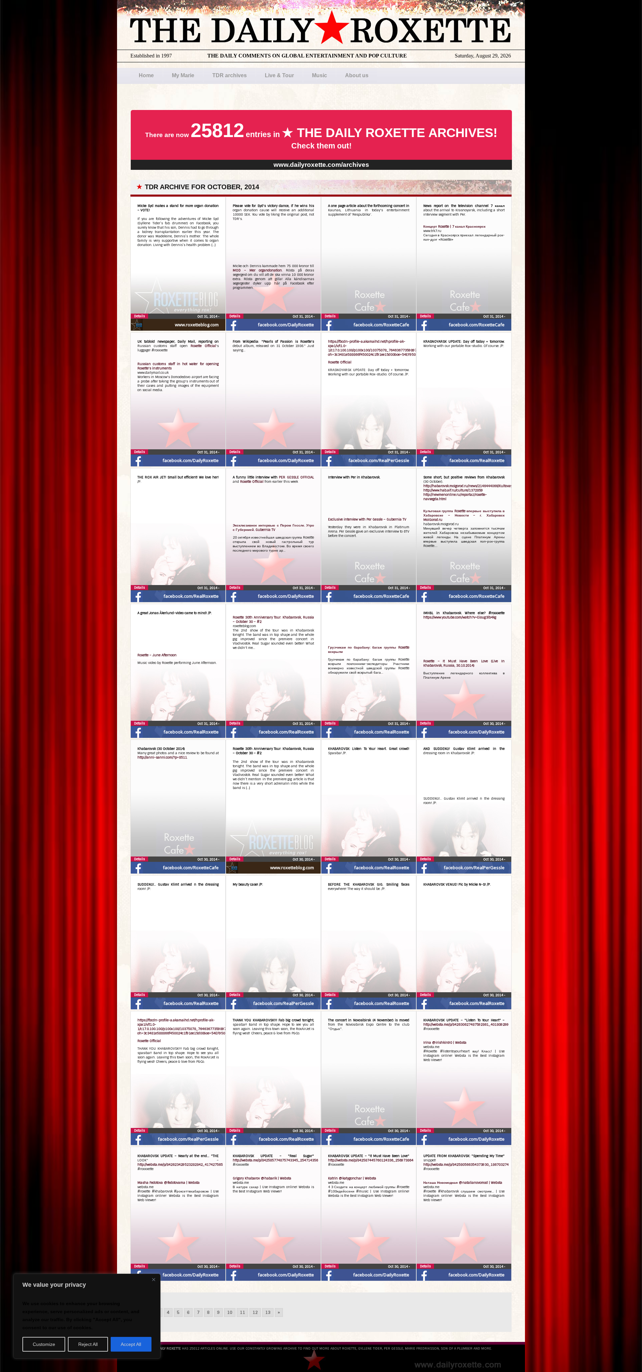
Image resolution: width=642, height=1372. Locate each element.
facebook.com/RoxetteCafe (381, 325)
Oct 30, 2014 (493, 723)
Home (146, 75)
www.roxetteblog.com (197, 325)
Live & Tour (279, 75)
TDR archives (229, 75)
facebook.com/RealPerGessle (378, 460)
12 (255, 1312)
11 (242, 1312)
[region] (86, 1316)
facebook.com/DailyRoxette (286, 325)
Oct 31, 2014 (207, 316)
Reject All (88, 1344)
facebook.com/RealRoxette (477, 460)
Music (319, 75)
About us (356, 75)
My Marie (183, 75)
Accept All (131, 1344)
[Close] (153, 1279)
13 (268, 1312)
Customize (44, 1344)
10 (229, 1312)
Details (139, 316)
